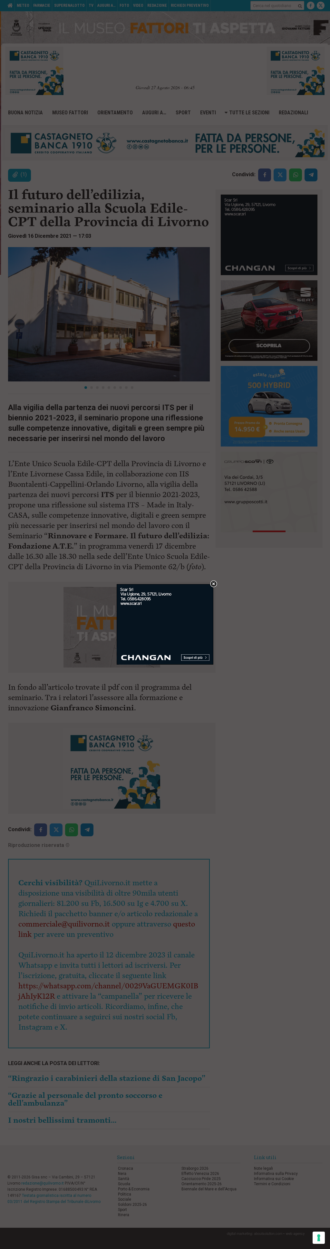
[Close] (213, 584)
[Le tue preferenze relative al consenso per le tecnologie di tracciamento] (319, 1238)
